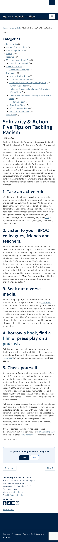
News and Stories (15, 28)
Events (9, 54)
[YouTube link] (13, 504)
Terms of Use (28, 534)
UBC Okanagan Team (19, 108)
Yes (24, 457)
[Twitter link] (9, 504)
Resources (11, 115)
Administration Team (19, 76)
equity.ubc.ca (17, 492)
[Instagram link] (17, 504)
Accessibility (8, 537)
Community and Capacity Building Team (27, 83)
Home (5, 28)
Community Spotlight (19, 70)
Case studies (12, 44)
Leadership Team (17, 102)
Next (49, 468)
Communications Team (20, 79)
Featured (10, 57)
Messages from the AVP (17, 60)
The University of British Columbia (21, 5)
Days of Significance (15, 50)
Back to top (8, 510)
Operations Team (17, 105)
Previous (10, 468)
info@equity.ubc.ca (17, 495)
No (34, 457)
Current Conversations (16, 47)
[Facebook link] (4, 504)
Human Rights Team (18, 86)
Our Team (10, 73)
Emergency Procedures (12, 534)
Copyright (40, 534)
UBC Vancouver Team (19, 111)
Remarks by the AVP (18, 63)
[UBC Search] (52, 3)
